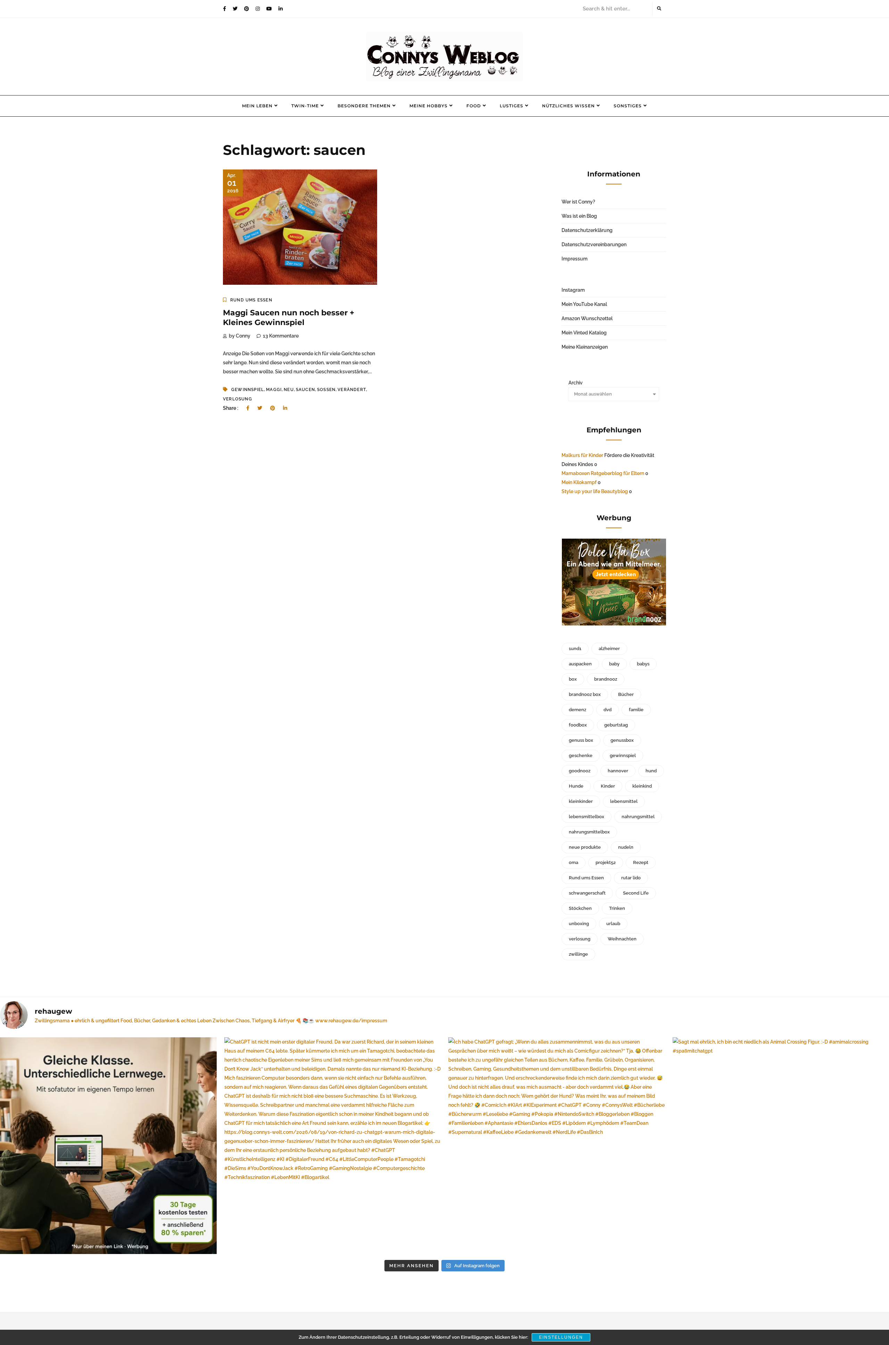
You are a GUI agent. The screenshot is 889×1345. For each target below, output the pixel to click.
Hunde (576, 786)
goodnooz (579, 770)
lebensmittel (624, 801)
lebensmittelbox (586, 816)
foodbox (578, 725)
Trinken (617, 908)
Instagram (573, 290)
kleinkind (642, 786)
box (573, 679)
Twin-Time (305, 105)
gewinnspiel (247, 389)
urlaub (613, 923)
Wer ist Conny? (578, 202)
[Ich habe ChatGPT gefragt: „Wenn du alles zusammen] (556, 1145)
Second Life (636, 893)
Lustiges (511, 105)
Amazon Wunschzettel (587, 318)
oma (573, 862)
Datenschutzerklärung (587, 230)
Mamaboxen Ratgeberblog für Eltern (603, 473)
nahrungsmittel (638, 816)
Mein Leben (257, 105)
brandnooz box (585, 694)
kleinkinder (581, 801)
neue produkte (585, 847)
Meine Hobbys (428, 105)
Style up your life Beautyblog (595, 491)
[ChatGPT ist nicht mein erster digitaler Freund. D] (332, 1145)
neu (289, 389)
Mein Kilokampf (579, 482)
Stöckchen (580, 908)
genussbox (622, 740)
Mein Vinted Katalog (584, 332)
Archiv (575, 382)
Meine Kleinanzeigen (585, 347)
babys (643, 663)
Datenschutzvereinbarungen (594, 244)
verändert (352, 389)
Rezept (640, 862)
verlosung (237, 399)
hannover (618, 770)
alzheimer (609, 648)
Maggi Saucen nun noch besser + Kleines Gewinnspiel (288, 317)
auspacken (580, 663)
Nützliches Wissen (568, 105)
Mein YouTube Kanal (584, 304)
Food (473, 105)
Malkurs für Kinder (582, 455)
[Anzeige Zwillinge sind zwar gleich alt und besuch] (108, 1145)
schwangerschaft (587, 893)
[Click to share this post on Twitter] (259, 408)
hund (651, 770)
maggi (274, 389)
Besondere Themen (364, 105)
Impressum (575, 258)
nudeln (625, 847)
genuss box (581, 740)
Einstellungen (561, 1337)
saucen (305, 389)
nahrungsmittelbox (589, 832)
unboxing (579, 923)
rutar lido (631, 877)
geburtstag (616, 725)
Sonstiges (628, 105)
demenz (577, 709)
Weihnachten (622, 938)
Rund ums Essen (251, 300)
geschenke (580, 755)
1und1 (575, 648)
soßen (326, 389)
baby (614, 663)
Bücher (626, 694)
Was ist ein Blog (579, 216)
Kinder (608, 786)
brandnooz (605, 679)
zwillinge (578, 954)
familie (636, 709)
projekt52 (606, 862)
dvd (608, 709)
